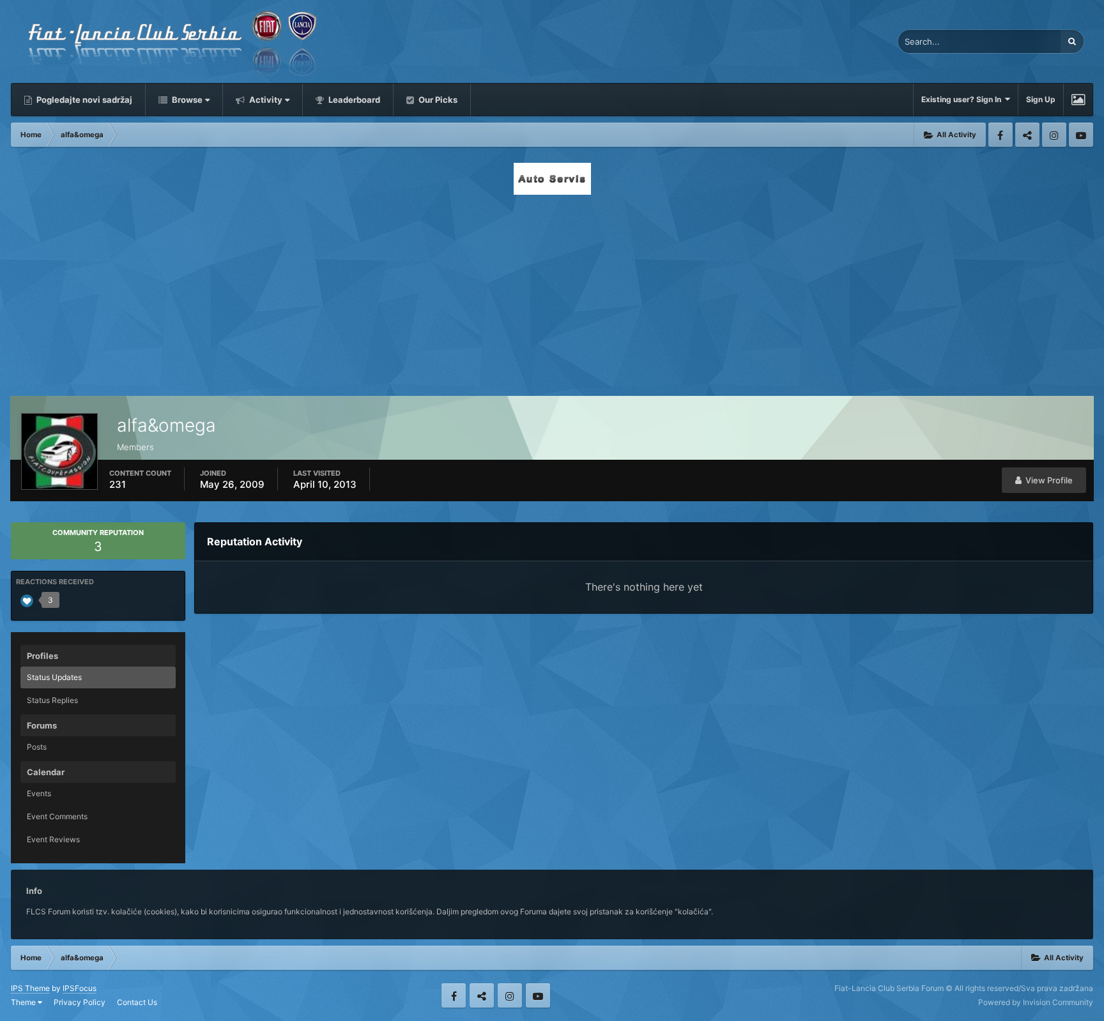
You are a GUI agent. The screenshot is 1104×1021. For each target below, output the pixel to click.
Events (39, 793)
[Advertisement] (552, 291)
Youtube (1081, 135)
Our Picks (437, 100)
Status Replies (52, 700)
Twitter (1027, 135)
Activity (264, 100)
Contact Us (137, 1002)
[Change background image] (1078, 100)
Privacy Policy (79, 1002)
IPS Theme (30, 988)
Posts (37, 747)
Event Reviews (53, 839)
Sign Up (1040, 99)
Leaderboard (353, 100)
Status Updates (54, 677)
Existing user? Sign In (963, 99)
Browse (186, 100)
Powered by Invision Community (1035, 1002)
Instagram (1054, 135)
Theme (24, 1002)
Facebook (1000, 135)
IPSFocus (79, 988)
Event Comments (57, 816)
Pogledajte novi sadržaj (83, 100)
